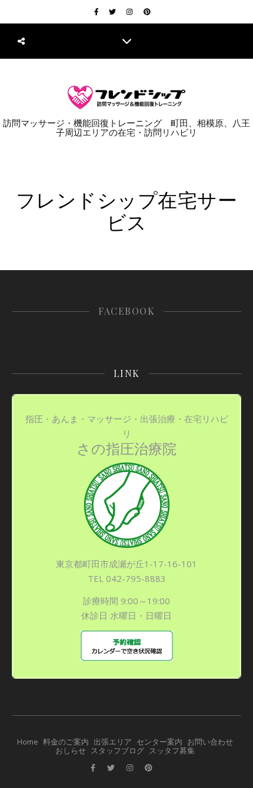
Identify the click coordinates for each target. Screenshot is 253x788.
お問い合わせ (210, 741)
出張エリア (113, 741)
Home (27, 741)
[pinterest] (147, 11)
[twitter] (113, 11)
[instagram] (130, 11)
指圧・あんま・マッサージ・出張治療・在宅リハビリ (126, 435)
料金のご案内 (66, 741)
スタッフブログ (117, 750)
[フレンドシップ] (126, 97)
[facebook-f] (97, 11)
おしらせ (70, 750)
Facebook (126, 311)
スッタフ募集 (172, 750)
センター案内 (159, 741)
